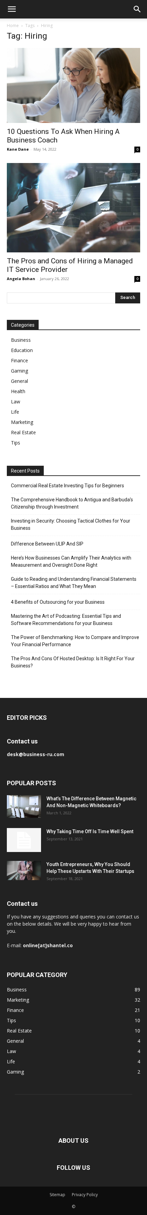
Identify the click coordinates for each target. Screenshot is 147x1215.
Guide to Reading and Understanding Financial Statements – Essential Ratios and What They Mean (73, 582)
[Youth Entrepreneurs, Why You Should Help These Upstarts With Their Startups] (24, 870)
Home (13, 25)
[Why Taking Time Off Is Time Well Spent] (24, 840)
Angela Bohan (21, 278)
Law (15, 401)
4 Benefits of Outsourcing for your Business (58, 602)
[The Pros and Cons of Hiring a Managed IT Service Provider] (73, 207)
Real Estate (23, 432)
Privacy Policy (85, 1195)
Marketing (22, 422)
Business (21, 340)
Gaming (19, 370)
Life (15, 412)
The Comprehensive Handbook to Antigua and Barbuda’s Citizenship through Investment (72, 503)
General (19, 381)
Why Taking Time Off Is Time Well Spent (89, 831)
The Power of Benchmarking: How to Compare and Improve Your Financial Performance (75, 641)
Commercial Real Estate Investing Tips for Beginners (67, 485)
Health (18, 391)
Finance (19, 360)
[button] (12, 9)
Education (22, 350)
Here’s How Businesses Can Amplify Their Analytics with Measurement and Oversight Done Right (71, 561)
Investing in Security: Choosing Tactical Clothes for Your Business (70, 524)
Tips (15, 442)
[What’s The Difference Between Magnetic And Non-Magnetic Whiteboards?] (24, 806)
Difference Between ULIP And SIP (47, 544)
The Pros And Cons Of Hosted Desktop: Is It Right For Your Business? (73, 662)
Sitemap (57, 1195)
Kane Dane (18, 149)
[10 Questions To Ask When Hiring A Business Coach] (73, 85)
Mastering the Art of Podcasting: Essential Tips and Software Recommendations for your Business (66, 619)
